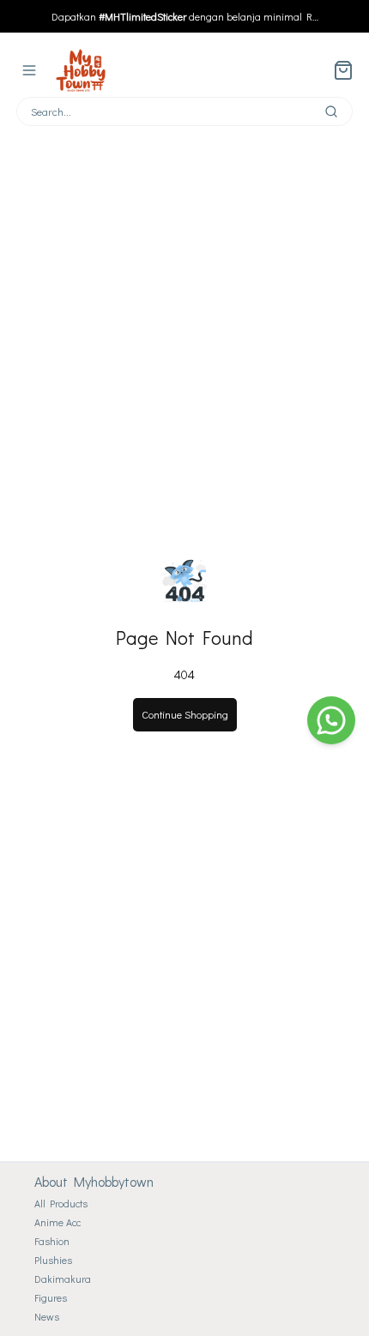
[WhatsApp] (331, 720)
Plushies (53, 1260)
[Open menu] (29, 70)
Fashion (52, 1241)
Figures (50, 1297)
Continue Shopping (185, 714)
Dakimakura (62, 1278)
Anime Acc (57, 1222)
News (46, 1316)
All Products (61, 1203)
